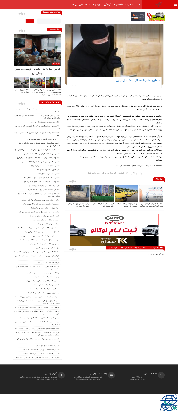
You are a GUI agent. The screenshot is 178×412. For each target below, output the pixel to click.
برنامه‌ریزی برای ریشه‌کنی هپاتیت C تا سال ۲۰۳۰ (43, 293)
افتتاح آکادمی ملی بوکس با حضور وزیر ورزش (44, 216)
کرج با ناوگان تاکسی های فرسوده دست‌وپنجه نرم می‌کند (127, 205)
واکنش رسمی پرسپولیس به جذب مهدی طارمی (43, 273)
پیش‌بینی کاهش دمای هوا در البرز (47, 345)
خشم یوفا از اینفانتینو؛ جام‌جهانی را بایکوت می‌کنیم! (42, 281)
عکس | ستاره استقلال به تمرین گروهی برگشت (43, 165)
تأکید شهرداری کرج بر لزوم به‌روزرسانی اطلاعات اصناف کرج (54, 92)
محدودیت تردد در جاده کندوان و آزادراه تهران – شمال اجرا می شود (36, 149)
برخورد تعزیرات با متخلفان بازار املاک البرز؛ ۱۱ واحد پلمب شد (39, 318)
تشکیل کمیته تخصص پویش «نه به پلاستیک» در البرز (41, 349)
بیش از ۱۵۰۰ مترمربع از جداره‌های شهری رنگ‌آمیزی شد (78, 205)
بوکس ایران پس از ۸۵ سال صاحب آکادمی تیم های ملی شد (39, 212)
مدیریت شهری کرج (82, 4)
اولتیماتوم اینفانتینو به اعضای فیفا (48, 169)
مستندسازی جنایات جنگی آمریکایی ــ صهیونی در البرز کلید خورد (37, 228)
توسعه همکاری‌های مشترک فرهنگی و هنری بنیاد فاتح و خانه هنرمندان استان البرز (39, 144)
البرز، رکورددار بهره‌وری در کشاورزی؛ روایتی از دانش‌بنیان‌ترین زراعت (36, 328)
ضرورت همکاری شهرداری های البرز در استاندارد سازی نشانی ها (37, 357)
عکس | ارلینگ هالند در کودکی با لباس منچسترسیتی (41, 153)
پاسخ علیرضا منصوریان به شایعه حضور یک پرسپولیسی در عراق (38, 157)
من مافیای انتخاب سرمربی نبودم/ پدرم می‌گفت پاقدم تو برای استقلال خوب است (39, 195)
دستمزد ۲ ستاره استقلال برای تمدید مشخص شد (43, 189)
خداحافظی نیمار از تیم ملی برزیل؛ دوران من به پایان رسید (39, 236)
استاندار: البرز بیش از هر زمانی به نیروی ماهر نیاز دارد (41, 353)
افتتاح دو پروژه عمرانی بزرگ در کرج (22, 91)
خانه (138, 4)
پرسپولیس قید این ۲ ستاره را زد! (48, 262)
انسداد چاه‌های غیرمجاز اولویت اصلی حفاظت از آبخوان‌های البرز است (38, 340)
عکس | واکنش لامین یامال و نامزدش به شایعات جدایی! (40, 161)
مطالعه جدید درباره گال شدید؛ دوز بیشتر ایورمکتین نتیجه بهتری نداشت (151, 205)
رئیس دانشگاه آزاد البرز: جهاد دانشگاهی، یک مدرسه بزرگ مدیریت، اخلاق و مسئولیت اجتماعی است (37, 312)
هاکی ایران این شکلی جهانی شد (48, 224)
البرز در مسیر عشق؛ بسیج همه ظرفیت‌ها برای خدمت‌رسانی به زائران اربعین (36, 134)
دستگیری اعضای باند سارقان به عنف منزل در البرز (138, 80)
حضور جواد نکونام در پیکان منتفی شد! (46, 220)
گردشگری (107, 4)
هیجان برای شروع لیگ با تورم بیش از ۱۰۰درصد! (43, 289)
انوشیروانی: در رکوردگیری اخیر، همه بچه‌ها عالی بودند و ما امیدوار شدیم (37, 257)
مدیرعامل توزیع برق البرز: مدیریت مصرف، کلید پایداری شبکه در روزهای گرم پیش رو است (38, 302)
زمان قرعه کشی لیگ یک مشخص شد (46, 277)
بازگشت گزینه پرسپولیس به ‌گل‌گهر (47, 248)
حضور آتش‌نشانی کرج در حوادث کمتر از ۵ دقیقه (38, 92)
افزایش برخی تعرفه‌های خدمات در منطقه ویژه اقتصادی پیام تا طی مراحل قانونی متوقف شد (37, 117)
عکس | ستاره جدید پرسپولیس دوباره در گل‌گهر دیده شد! (40, 200)
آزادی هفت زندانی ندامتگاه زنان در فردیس (44, 122)
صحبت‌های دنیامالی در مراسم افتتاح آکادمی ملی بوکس (40, 204)
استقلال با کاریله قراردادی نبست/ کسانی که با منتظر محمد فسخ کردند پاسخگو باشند (38, 268)
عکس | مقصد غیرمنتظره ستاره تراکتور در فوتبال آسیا (41, 177)
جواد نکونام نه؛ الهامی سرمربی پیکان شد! (45, 208)
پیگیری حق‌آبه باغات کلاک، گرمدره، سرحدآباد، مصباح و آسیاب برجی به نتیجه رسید (37, 323)
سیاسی (130, 4)
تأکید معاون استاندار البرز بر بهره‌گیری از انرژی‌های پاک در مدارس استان (37, 127)
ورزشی (97, 4)
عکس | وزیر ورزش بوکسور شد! (49, 173)
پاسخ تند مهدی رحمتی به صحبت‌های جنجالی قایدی (41, 181)
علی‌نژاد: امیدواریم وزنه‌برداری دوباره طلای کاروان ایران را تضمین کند (36, 252)
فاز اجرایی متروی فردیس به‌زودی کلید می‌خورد (43, 139)
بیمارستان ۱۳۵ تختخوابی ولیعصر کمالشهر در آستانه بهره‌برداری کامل (36, 307)
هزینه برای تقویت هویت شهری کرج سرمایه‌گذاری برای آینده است (37, 297)
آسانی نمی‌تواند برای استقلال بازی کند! (46, 285)
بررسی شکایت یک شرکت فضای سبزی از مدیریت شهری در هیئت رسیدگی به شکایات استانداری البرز (37, 334)
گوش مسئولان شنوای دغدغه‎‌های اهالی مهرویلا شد (103, 205)
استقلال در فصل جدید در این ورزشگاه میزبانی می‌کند (41, 232)
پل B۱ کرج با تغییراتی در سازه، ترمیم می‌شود (44, 244)
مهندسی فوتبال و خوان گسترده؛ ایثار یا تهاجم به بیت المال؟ (39, 240)
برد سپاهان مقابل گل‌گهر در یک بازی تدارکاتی (44, 185)
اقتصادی (119, 4)
